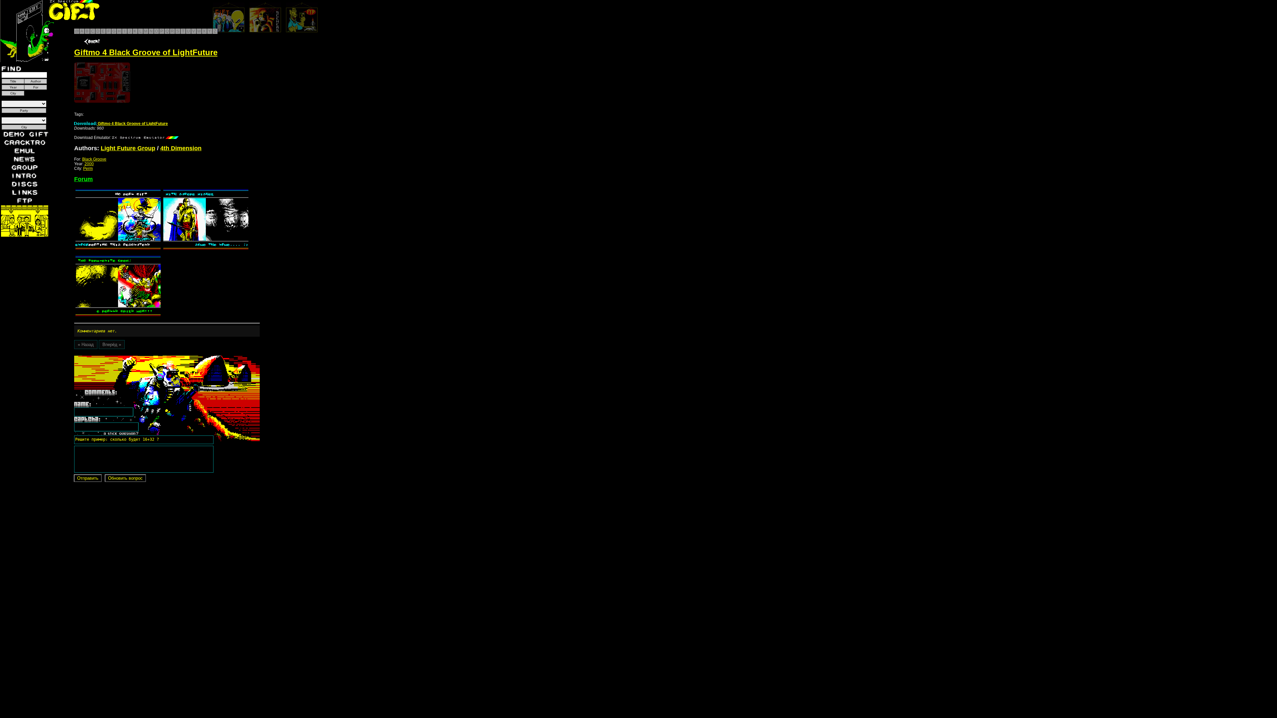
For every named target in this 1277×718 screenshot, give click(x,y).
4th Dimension (181, 148)
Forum (83, 179)
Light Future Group (128, 148)
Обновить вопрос (125, 478)
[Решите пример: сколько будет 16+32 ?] (116, 358)
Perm (88, 168)
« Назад (86, 344)
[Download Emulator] (145, 137)
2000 (89, 164)
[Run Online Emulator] (102, 82)
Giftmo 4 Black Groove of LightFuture (132, 123)
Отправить (87, 478)
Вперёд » (111, 344)
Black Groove (94, 159)
